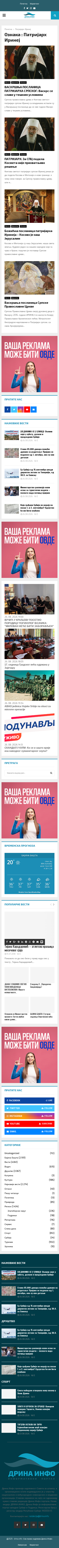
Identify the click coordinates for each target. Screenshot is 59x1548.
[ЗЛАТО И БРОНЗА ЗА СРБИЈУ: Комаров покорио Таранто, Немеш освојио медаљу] (9, 1410)
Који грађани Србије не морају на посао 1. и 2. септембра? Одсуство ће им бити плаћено (37, 507)
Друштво (15, 82)
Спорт (8, 1233)
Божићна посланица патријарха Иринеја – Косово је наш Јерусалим (28, 234)
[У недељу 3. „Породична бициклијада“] (42, 975)
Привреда (9, 1202)
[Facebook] (17, 1525)
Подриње (12, 1215)
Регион (23, 82)
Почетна (23, 4)
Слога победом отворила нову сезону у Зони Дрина (36, 1392)
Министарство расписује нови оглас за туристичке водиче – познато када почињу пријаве (35, 490)
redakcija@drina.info (39, 1516)
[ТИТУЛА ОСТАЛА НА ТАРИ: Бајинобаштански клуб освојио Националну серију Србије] (9, 1428)
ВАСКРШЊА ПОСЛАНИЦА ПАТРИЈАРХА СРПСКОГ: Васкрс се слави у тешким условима (29, 90)
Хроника (9, 1246)
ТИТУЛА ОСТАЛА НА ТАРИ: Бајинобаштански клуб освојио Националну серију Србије (32, 1427)
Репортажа (10, 1219)
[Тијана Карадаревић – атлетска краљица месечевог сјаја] (29, 928)
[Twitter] (25, 1525)
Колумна (9, 1175)
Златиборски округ (17, 1210)
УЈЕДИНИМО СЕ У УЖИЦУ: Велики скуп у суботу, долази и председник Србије (36, 434)
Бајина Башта (11, 1157)
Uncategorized (12, 1153)
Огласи (8, 1188)
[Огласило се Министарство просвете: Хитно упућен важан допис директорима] (17, 1005)
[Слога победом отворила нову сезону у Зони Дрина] (9, 1394)
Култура (8, 1179)
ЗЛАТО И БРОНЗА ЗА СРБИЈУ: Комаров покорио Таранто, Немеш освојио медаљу (35, 1409)
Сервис (8, 1224)
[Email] (41, 1525)
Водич (8, 1166)
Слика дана (10, 1228)
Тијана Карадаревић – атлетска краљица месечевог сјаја (29, 948)
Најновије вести (12, 1184)
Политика (9, 1197)
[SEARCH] (51, 773)
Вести (7, 82)
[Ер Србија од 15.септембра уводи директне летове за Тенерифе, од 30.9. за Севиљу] (12, 473)
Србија (8, 1237)
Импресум (22, 1545)
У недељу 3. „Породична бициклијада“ (40, 985)
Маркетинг (34, 4)
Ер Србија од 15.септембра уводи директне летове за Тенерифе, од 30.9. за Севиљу (37, 472)
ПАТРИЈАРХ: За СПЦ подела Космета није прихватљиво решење (25, 162)
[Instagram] (33, 1525)
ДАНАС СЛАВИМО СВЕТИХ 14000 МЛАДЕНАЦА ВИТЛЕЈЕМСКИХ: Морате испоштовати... (16, 988)
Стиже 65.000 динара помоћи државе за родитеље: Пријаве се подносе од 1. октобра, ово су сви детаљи (37, 453)
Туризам (9, 1242)
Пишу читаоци (12, 1193)
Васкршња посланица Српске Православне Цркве (26, 304)
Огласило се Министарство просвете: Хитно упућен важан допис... (16, 1016)
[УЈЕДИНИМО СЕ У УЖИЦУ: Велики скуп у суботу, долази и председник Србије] (12, 435)
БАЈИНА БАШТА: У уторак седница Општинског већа (41, 1015)
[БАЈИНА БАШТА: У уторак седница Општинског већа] (42, 1005)
